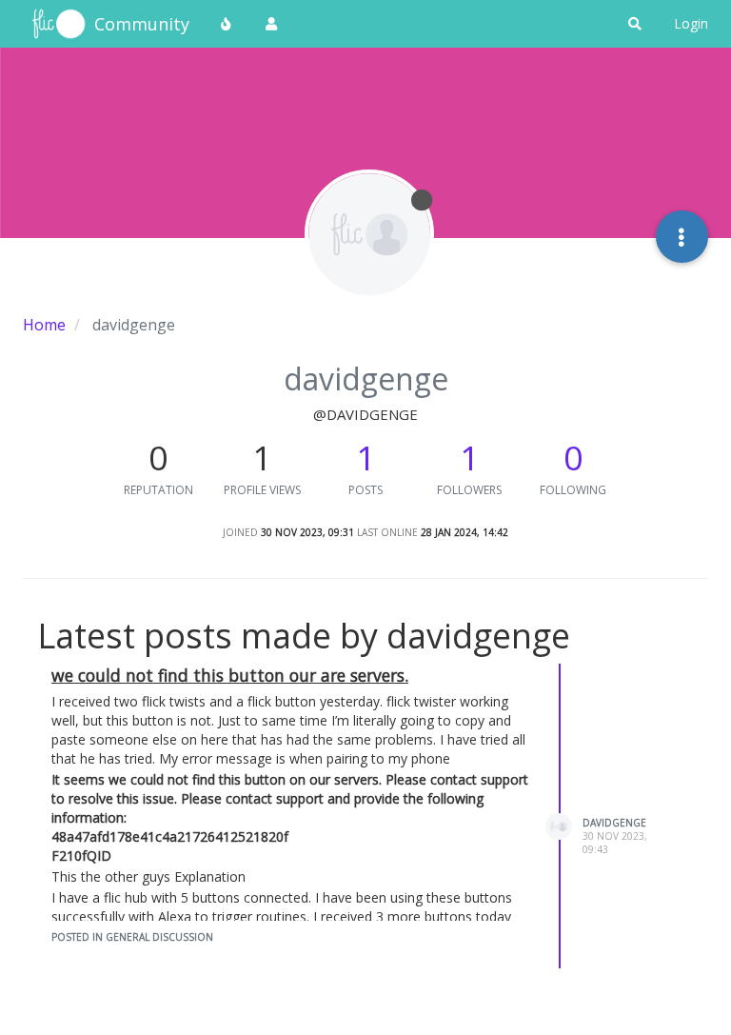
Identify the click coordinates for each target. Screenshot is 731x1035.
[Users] (271, 24)
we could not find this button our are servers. (229, 675)
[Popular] (226, 24)
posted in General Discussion (132, 937)
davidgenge (614, 822)
